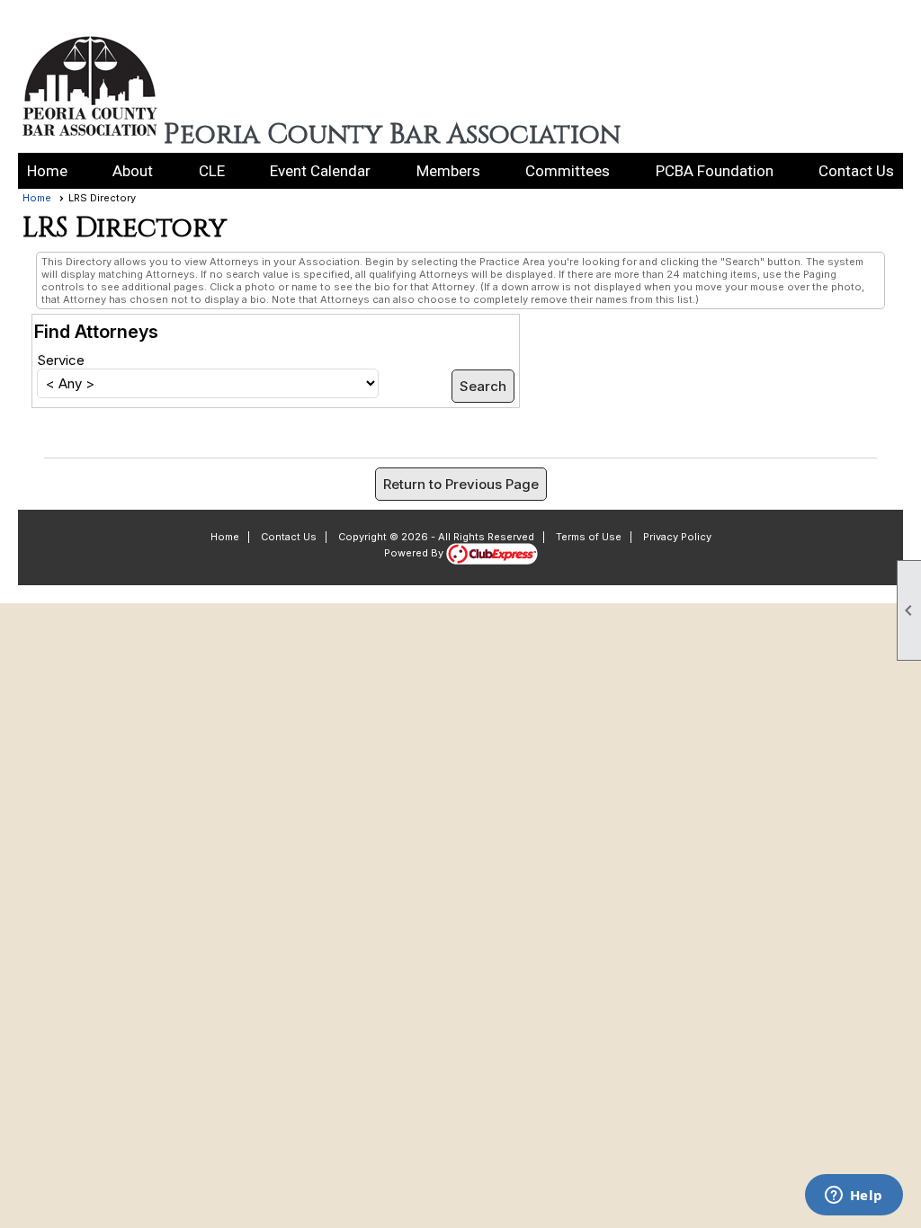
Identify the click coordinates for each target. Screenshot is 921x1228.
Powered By (415, 553)
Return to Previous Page (461, 484)
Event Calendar (320, 171)
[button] (132, 171)
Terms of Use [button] (588, 536)
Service (61, 360)
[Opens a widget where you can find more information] (853, 1196)
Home (47, 171)
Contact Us (856, 171)
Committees (567, 171)
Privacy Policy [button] (677, 536)
